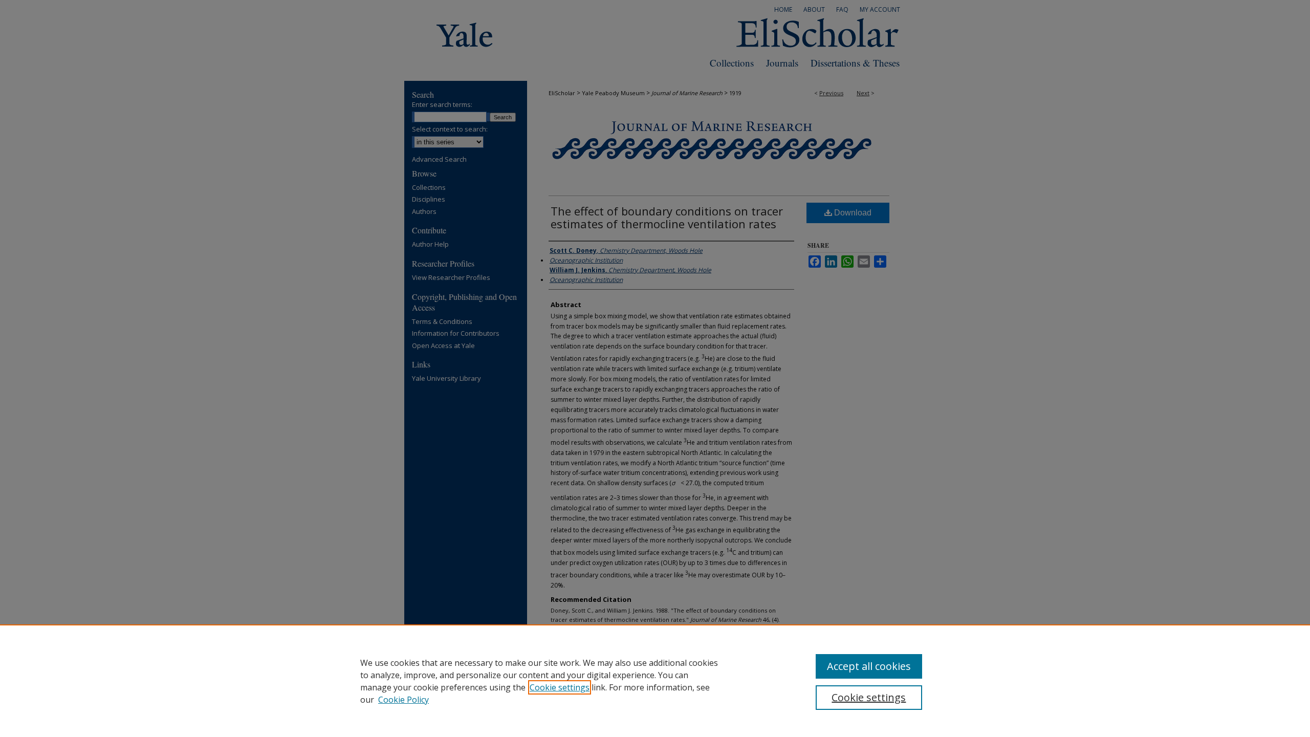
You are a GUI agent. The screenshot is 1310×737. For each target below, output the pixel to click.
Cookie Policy (403, 699)
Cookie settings (560, 687)
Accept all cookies (869, 666)
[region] (655, 680)
